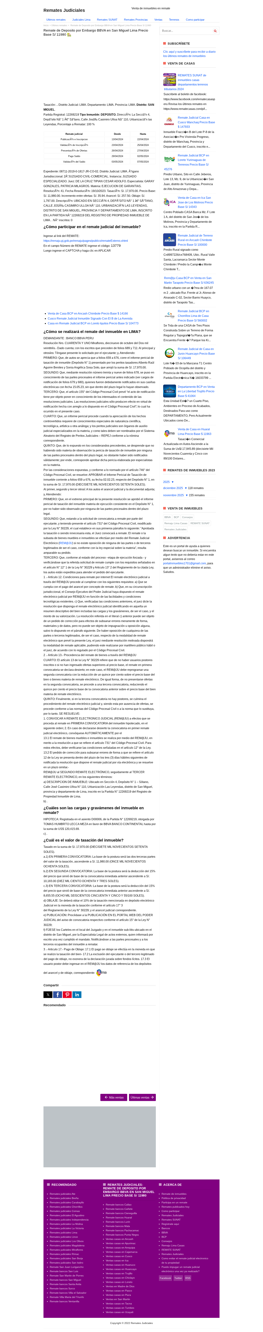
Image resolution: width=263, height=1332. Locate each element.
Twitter (178, 1278)
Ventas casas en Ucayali (119, 1312)
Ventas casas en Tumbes (120, 1307)
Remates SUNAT (107, 19)
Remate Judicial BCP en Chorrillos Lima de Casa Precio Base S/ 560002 (193, 316)
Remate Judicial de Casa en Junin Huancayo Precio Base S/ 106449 (196, 353)
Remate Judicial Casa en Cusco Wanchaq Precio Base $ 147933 (196, 122)
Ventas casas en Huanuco (120, 1264)
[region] (99, 67)
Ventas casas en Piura (118, 1294)
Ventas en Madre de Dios (120, 1286)
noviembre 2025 (173, 495)
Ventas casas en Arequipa (120, 1247)
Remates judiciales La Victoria (67, 1228)
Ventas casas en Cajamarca (121, 1251)
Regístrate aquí (170, 1224)
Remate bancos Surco (62, 1288)
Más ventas (116, 1097)
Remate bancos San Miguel (65, 1279)
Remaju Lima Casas (175, 523)
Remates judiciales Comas (65, 1211)
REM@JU (65, 543)
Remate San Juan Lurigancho (67, 1267)
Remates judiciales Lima (63, 1232)
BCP (176, 517)
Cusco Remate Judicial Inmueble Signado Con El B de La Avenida (90, 318)
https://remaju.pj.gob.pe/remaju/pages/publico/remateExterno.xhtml (85, 240)
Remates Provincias (136, 19)
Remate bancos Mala (118, 1226)
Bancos (166, 1228)
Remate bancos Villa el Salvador (68, 1292)
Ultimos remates (56, 19)
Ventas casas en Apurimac (121, 1243)
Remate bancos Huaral (119, 1217)
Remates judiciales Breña (64, 1198)
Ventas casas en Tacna (119, 1303)
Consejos (187, 517)
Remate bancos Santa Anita (65, 1284)
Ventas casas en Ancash (119, 1239)
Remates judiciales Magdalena (67, 1245)
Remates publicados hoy (175, 1206)
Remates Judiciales (175, 529)
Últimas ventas (140, 1097)
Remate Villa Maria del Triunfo (67, 1297)
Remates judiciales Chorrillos (66, 1206)
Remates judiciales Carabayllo (67, 1202)
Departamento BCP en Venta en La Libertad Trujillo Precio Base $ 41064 (196, 391)
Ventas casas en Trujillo (119, 1273)
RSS (187, 1278)
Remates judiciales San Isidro (66, 1262)
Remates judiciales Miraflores (66, 1249)
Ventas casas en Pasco (119, 1290)
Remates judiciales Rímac (64, 1254)
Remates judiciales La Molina (66, 1224)
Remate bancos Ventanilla (64, 1301)
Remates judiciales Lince (64, 1236)
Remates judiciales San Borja (66, 1258)
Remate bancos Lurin (118, 1221)
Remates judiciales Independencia (69, 1219)
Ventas (158, 19)
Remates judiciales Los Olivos (67, 1241)
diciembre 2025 (173, 488)
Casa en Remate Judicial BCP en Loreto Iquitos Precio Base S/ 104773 (93, 323)
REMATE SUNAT (200, 523)
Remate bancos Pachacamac (122, 1230)
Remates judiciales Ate (62, 1193)
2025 (166, 481)
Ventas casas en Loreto (119, 1282)
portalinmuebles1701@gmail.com (184, 563)
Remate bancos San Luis (64, 1271)
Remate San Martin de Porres (67, 1275)
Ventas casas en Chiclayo (120, 1277)
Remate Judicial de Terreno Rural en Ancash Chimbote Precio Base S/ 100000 (195, 240)
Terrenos (174, 19)
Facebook (165, 1278)
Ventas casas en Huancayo (121, 1269)
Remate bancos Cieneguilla (121, 1213)
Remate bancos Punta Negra (122, 1234)
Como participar (195, 19)
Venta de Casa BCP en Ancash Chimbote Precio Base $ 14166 (88, 313)
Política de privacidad (174, 1198)
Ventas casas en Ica (117, 1260)
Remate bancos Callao (119, 1204)
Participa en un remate (174, 1202)
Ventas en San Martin (118, 1299)
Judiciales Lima (81, 19)
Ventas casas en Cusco (119, 1256)
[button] (47, 994)
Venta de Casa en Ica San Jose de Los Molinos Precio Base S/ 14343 (195, 202)
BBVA (167, 517)
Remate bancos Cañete (119, 1208)
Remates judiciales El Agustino (67, 1215)
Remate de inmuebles (174, 1193)
